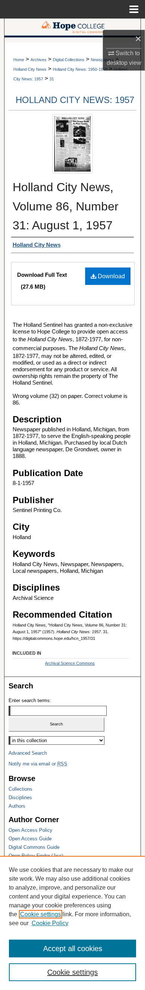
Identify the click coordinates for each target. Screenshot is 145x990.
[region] (72, 923)
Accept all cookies (72, 948)
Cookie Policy (50, 923)
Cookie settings (40, 914)
